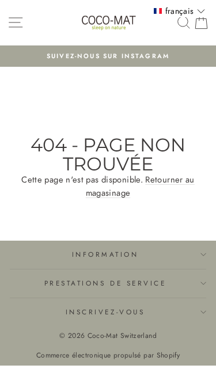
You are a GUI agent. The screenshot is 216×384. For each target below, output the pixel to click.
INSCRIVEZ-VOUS (105, 312)
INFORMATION (105, 254)
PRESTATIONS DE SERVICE (105, 283)
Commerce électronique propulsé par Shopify (108, 355)
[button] (179, 11)
